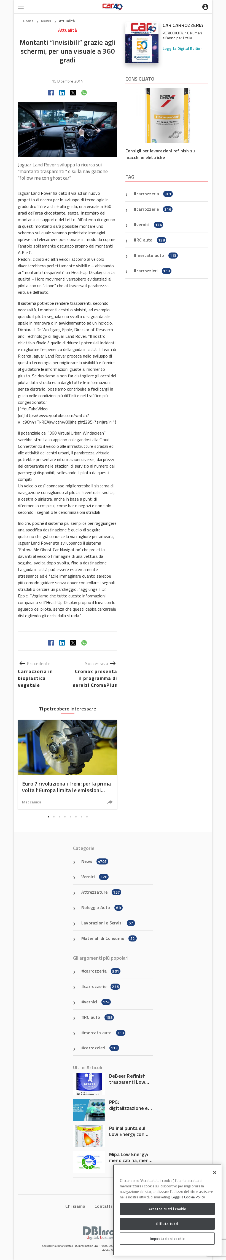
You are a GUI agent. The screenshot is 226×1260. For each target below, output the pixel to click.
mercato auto (156, 255)
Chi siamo (75, 1206)
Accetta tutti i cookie (167, 1209)
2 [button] (54, 817)
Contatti (103, 1206)
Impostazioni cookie (167, 1238)
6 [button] (76, 817)
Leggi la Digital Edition (183, 48)
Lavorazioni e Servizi (107, 922)
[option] (67, 764)
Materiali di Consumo (108, 938)
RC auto (150, 240)
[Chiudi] (215, 1172)
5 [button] (70, 817)
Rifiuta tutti (167, 1223)
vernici (149, 224)
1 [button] (48, 817)
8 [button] (87, 817)
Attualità (67, 21)
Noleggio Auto (101, 907)
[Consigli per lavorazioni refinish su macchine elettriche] (166, 115)
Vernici (94, 876)
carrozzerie (153, 209)
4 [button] (65, 817)
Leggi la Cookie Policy (188, 1197)
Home (28, 21)
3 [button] (59, 817)
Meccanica (31, 802)
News (46, 21)
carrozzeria (153, 193)
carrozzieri (153, 270)
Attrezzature (100, 892)
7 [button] (81, 817)
